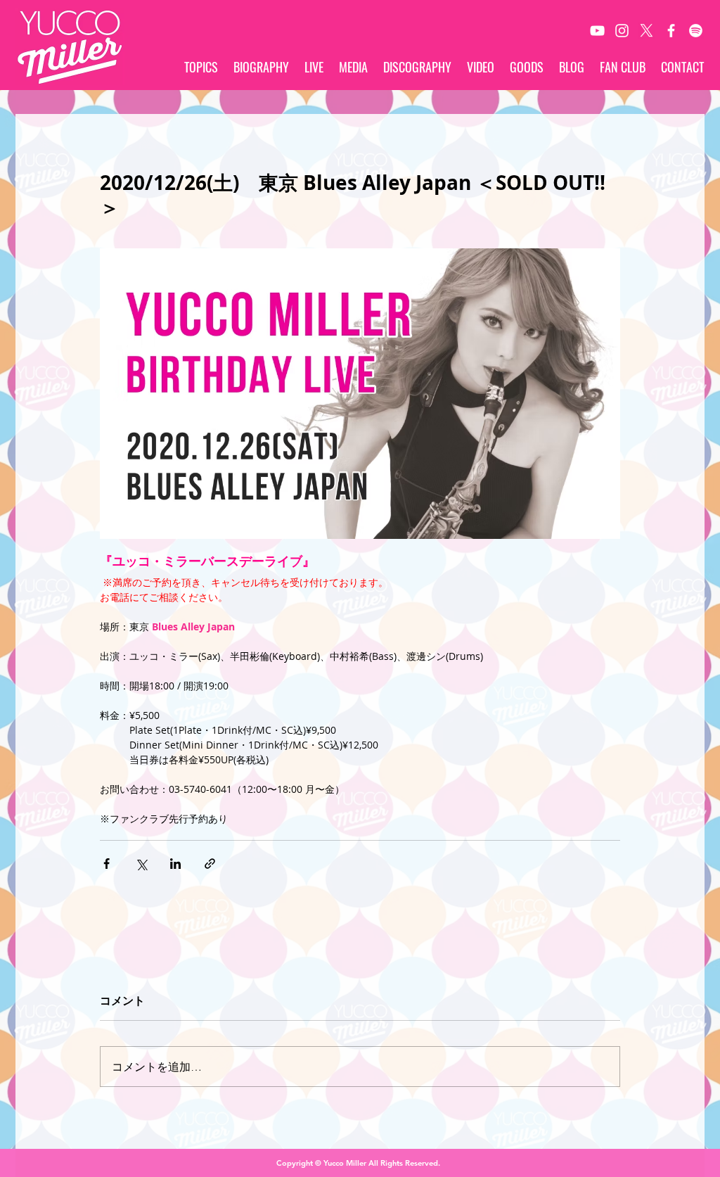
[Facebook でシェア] (106, 863)
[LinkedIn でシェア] (175, 863)
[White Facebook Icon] (671, 30)
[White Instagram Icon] (622, 30)
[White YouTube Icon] (597, 30)
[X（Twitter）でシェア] (141, 863)
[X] (646, 30)
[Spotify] (696, 30)
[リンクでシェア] (210, 863)
